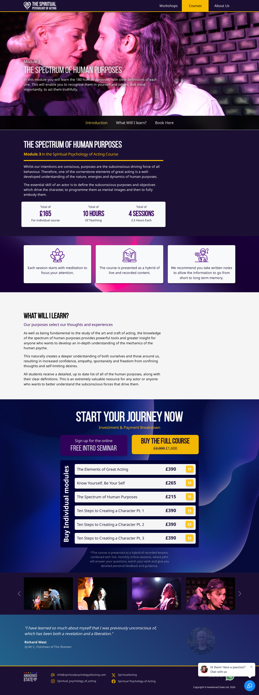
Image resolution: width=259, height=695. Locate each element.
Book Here (164, 122)
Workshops (168, 5)
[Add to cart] (189, 469)
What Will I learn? (131, 122)
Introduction (97, 122)
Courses (195, 5)
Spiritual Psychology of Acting (136, 681)
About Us (221, 5)
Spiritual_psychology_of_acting (76, 681)
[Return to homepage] (30, 676)
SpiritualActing (127, 674)
